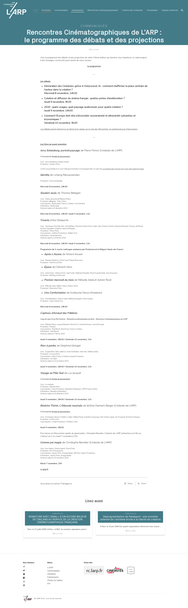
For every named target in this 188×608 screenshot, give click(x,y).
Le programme (94, 66)
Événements (77, 10)
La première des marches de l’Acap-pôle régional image (123, 169)
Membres (46, 10)
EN (48, 583)
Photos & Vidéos (55, 580)
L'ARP (34, 10)
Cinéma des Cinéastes (132, 10)
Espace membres (170, 10)
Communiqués (61, 10)
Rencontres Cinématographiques (102, 10)
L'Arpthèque (152, 10)
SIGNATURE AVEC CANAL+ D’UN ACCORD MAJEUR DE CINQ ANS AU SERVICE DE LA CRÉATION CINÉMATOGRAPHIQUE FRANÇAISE (57, 519)
